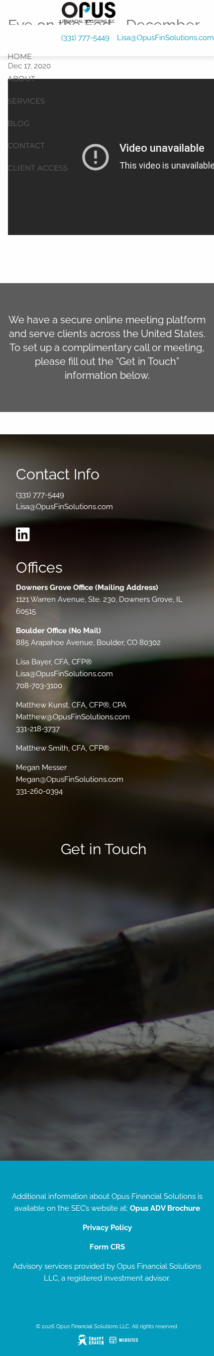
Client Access (37, 168)
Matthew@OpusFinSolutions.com (73, 716)
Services (26, 101)
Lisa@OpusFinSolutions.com (165, 37)
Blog (18, 123)
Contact (26, 145)
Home (19, 56)
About (21, 78)
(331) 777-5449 (85, 37)
